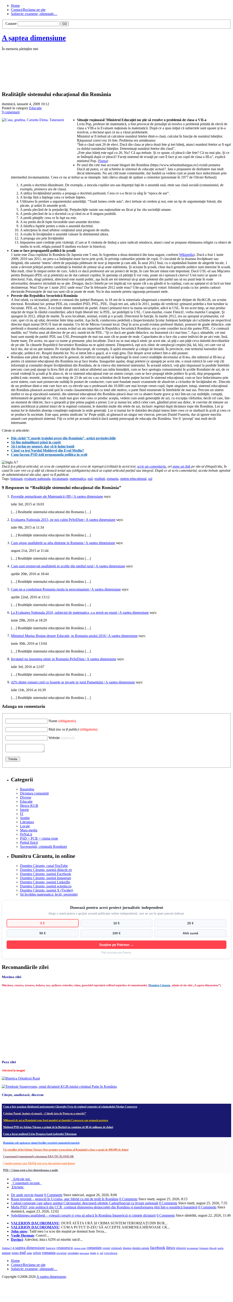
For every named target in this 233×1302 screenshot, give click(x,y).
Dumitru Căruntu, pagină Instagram (45, 878)
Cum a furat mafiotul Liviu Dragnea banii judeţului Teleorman (40, 1134)
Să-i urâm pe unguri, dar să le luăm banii (42, 446)
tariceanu (84, 1253)
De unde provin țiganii (27, 1195)
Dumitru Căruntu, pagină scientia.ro (45, 886)
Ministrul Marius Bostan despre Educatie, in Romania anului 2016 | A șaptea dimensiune (74, 636)
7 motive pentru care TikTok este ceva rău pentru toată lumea (39, 1163)
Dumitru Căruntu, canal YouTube (44, 866)
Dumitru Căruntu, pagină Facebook (45, 874)
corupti (106, 1248)
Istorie (24, 810)
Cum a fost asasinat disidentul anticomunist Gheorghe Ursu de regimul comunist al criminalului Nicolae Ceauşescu (70, 1106)
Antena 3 (7, 1248)
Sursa (103, 161)
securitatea (73, 1253)
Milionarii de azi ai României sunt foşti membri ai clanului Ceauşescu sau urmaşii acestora (55, 1120)
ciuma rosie (80, 1248)
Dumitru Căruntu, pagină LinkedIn (45, 882)
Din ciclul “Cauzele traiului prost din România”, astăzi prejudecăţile (63, 438)
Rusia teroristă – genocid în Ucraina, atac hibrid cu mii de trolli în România (64, 1199)
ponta (15, 1253)
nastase (6, 1253)
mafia (220, 1248)
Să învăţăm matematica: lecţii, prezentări (49, 894)
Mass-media (28, 830)
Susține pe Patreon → (116, 945)
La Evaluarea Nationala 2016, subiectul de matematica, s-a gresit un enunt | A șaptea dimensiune (80, 612)
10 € (116, 923)
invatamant (60, 479)
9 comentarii (11, 112)
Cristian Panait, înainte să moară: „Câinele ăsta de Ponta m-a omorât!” (44, 1113)
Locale (25, 826)
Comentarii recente (26, 1183)
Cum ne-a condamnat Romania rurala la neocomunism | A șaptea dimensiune (66, 589)
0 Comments (53, 1195)
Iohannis (203, 1248)
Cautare (11, 23)
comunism (94, 1248)
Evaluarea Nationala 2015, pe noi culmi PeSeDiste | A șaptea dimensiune (63, 520)
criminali (116, 1248)
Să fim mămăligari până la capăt (36, 442)
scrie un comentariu (151, 466)
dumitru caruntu (140, 1248)
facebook (157, 1247)
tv (98, 1253)
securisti (61, 1253)
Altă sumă (190, 933)
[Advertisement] (70, 75)
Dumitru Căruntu (159, 985)
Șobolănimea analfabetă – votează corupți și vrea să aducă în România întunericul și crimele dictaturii (83, 1215)
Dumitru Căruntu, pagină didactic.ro (46, 870)
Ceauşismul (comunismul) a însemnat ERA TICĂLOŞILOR (38, 1156)
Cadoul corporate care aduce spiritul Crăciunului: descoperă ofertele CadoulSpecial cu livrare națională (84, 1203)
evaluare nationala (37, 479)
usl (150, 479)
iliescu (170, 1248)
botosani (16, 479)
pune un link (181, 466)
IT (21, 814)
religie (37, 1253)
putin (29, 1253)
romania (112, 479)
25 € (190, 923)
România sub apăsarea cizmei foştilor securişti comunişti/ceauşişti (41, 1142)
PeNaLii (26, 834)
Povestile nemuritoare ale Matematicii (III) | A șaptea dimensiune (57, 496)
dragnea (127, 1248)
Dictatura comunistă (34, 793)
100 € (116, 933)
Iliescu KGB (29, 806)
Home (15, 6)
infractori (181, 1248)
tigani (93, 1253)
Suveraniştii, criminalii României (43, 846)
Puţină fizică (29, 842)
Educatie (35, 108)
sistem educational (133, 479)
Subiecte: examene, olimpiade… (34, 14)
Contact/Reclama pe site (28, 10)
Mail (72, 729)
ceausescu (64, 1248)
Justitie (25, 818)
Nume (62, 721)
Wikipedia (186, 255)
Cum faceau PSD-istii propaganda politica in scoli (49, 454)
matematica (78, 479)
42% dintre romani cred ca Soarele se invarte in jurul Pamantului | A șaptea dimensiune (73, 682)
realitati (99, 479)
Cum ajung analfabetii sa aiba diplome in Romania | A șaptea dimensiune (63, 543)
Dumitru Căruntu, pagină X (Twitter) (46, 890)
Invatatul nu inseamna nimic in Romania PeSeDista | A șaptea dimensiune (63, 659)
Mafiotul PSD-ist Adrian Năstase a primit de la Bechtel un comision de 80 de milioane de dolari (58, 1127)
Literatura (27, 822)
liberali (213, 1248)
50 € (42, 933)
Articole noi (21, 1179)
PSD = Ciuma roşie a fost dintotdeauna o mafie (30, 1170)
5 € (42, 923)
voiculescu (110, 1253)
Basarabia (27, 789)
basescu (51, 1248)
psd (90, 479)
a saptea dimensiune (29, 1248)
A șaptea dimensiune (34, 38)
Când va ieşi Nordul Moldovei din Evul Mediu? (47, 450)
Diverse (25, 797)
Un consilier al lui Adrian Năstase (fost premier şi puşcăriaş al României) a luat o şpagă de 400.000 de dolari (65, 1149)
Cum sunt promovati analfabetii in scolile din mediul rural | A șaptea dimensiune (68, 566)
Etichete (17, 1187)
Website (61, 738)
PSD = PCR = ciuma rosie (39, 838)
